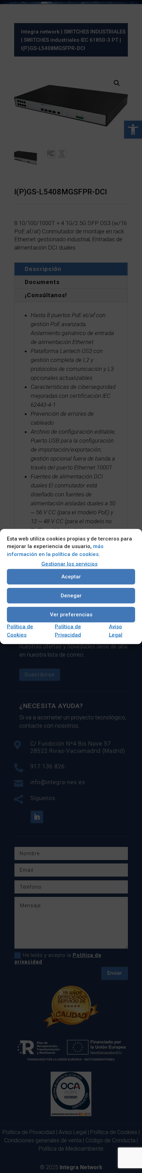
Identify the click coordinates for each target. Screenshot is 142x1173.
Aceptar (71, 577)
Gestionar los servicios (69, 564)
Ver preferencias (71, 614)
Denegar (71, 596)
